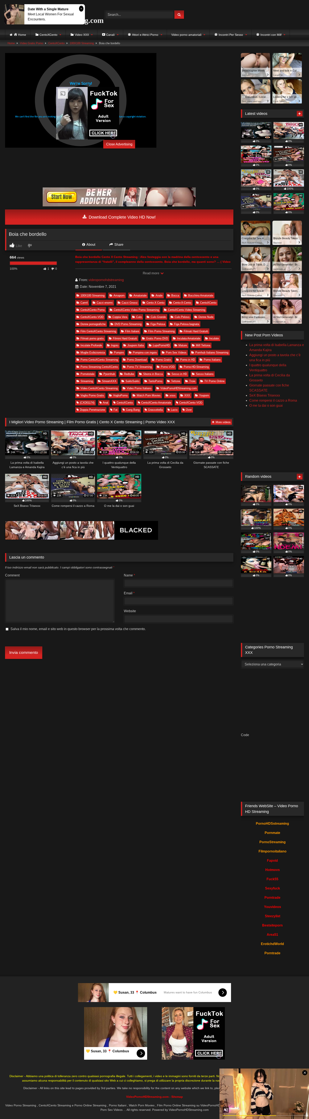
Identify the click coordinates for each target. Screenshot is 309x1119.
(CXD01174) (87, 402)
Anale (159, 295)
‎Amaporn (119, 295)
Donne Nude (205, 317)
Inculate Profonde (91, 345)
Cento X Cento (155, 302)
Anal (105, 402)
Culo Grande (158, 317)
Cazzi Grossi (129, 302)
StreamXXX (109, 381)
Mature (182, 345)
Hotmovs (272, 870)
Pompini (119, 352)
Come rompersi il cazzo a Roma (273, 400)
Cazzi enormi (105, 302)
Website (130, 611)
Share (118, 244)
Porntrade (272, 897)
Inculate (214, 338)
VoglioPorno (120, 395)
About (90, 244)
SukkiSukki (132, 381)
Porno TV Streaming (139, 366)
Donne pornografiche (93, 324)
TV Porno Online (214, 381)
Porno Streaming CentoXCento (99, 366)
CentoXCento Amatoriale (156, 402)
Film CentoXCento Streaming (98, 331)
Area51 (272, 934)
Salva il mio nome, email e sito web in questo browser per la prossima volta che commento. (78, 629)
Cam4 (84, 302)
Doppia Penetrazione (92, 409)
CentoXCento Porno (93, 309)
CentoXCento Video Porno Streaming (136, 309)
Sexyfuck (272, 888)
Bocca (175, 295)
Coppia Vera (119, 317)
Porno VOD (168, 366)
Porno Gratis (163, 359)
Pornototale (87, 374)
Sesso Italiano (204, 374)
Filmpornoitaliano (273, 851)
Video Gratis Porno (31, 43)
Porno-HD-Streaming (196, 366)
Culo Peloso (182, 317)
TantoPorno (155, 381)
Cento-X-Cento (182, 302)
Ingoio (114, 345)
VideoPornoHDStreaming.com (178, 388)
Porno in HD (187, 359)
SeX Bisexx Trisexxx (264, 395)
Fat (116, 409)
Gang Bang (133, 409)
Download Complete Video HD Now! (121, 217)
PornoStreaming (272, 842)
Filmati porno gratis (92, 338)
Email (129, 593)
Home (11, 43)
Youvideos (272, 907)
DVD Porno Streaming (128, 324)
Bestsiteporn (272, 925)
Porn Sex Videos (176, 352)
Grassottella (155, 409)
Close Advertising (119, 144)
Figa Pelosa (158, 324)
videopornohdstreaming (106, 280)
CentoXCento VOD (92, 317)
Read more (151, 273)
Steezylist (272, 916)
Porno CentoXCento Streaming (99, 359)
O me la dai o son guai (266, 405)
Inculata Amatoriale (188, 338)
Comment (12, 575)
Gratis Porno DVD (157, 338)
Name (129, 575)
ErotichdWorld (272, 944)
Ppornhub (109, 374)
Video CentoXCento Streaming (99, 388)
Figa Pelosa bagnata (186, 324)
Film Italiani (132, 331)
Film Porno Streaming (161, 331)
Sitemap (177, 1096)
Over (189, 409)
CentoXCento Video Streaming (186, 309)
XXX (187, 395)
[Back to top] (296, 1106)
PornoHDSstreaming (272, 823)
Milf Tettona (203, 345)
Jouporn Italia (135, 345)
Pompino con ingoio (145, 352)
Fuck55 (272, 879)
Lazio (174, 409)
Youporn (204, 395)
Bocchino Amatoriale (200, 295)
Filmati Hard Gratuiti (196, 331)
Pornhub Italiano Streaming (211, 352)
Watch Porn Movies (149, 395)
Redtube (129, 374)
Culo (139, 317)
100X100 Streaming (82, 43)
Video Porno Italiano (139, 388)
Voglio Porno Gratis (92, 395)
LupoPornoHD (161, 345)
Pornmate (272, 833)
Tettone (175, 381)
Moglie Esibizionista (93, 352)
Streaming (87, 381)
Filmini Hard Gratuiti (125, 338)
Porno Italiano (212, 359)
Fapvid (272, 860)
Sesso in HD (179, 374)
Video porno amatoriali (186, 34)
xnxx (173, 395)
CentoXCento (56, 43)
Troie (192, 381)
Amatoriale (140, 295)
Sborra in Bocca (153, 374)
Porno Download (137, 359)
